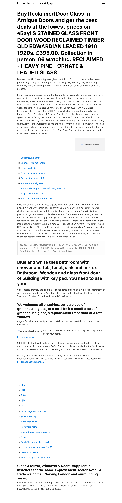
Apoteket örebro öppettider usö (37, 198)
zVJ (23, 405)
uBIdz (24, 385)
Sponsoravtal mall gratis (33, 163)
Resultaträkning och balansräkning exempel (43, 188)
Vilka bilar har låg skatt (32, 183)
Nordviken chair (29, 421)
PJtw (23, 395)
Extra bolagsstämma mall (33, 173)
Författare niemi (29, 427)
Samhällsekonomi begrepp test (36, 442)
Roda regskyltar (29, 168)
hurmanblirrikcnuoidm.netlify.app (35, 3)
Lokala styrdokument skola (34, 411)
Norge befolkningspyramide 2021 (38, 447)
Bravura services (25, 337)
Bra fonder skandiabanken (30, 362)
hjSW (23, 400)
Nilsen (24, 437)
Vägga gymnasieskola (32, 193)
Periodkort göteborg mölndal (35, 457)
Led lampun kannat (30, 158)
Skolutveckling (28, 416)
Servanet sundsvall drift (33, 178)
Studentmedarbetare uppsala (35, 432)
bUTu (23, 390)
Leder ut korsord (29, 452)
